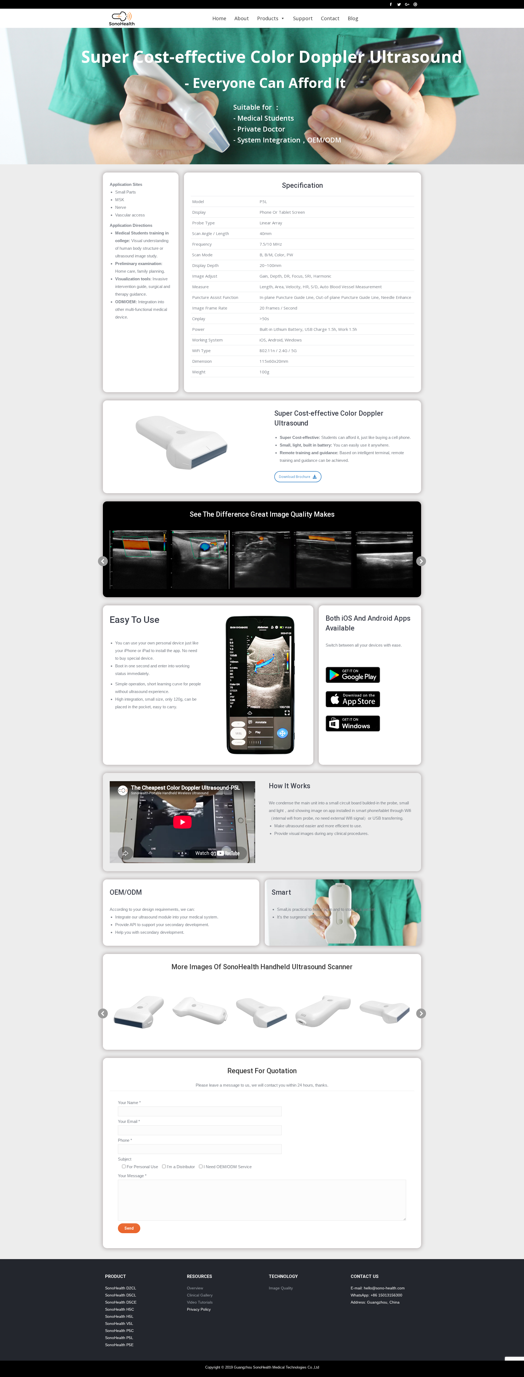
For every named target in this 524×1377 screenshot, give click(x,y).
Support (303, 18)
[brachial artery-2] (261, 559)
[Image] (353, 675)
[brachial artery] (323, 559)
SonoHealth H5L (119, 1316)
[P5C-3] (323, 1012)
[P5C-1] (261, 1012)
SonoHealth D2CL (120, 1288)
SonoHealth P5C (119, 1330)
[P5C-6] (138, 1012)
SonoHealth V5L (119, 1323)
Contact (330, 18)
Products (267, 18)
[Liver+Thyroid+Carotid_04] (138, 559)
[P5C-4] (200, 1012)
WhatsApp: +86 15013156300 (376, 1295)
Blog (353, 18)
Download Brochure (294, 476)
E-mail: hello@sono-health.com (378, 1288)
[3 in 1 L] (384, 559)
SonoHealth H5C (119, 1309)
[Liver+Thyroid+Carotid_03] (200, 559)
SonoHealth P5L (119, 1338)
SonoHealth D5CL (120, 1295)
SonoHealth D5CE (120, 1302)
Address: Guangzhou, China (375, 1302)
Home (219, 18)
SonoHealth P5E (119, 1345)
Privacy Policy (199, 1309)
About (241, 18)
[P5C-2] (384, 1012)
